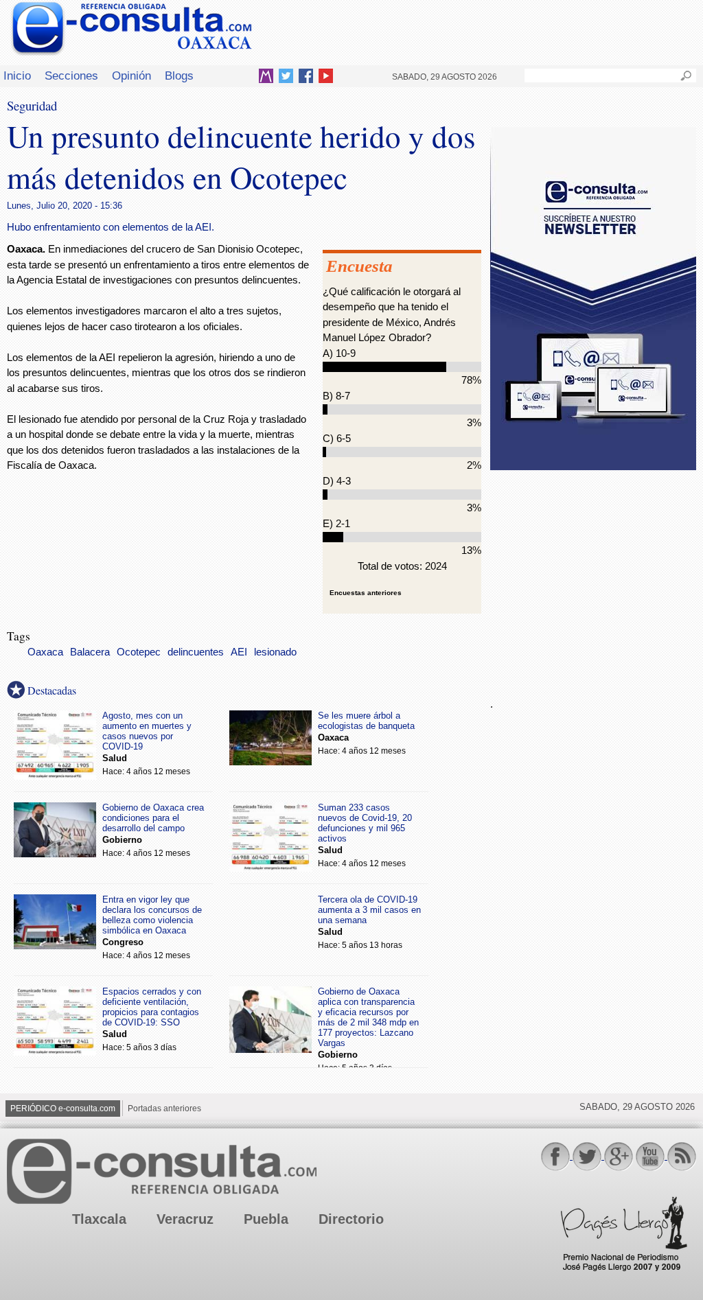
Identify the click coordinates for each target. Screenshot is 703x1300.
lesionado (275, 652)
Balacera (90, 652)
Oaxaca (45, 652)
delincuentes (196, 652)
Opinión (131, 75)
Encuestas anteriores (366, 592)
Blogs (179, 75)
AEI (239, 652)
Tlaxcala (99, 1219)
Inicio (17, 75)
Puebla (266, 1219)
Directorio (351, 1219)
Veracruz (185, 1219)
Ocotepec (139, 652)
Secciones (71, 75)
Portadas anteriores (164, 1108)
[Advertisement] (593, 576)
